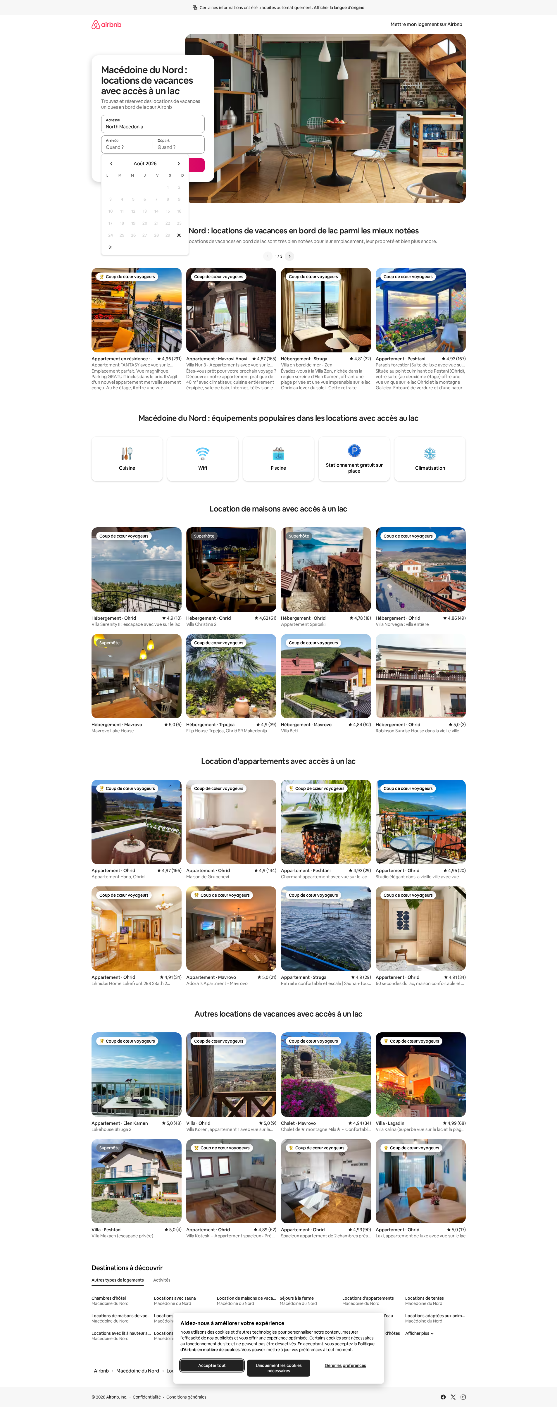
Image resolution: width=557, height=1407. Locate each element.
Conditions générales (186, 1397)
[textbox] (127, 147)
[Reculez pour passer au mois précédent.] (111, 164)
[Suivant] (289, 256)
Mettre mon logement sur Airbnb (426, 24)
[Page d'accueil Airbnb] (106, 24)
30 (179, 235)
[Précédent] (268, 256)
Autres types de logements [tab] (118, 1280)
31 (110, 247)
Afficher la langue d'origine (339, 7)
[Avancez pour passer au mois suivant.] (178, 164)
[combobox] (153, 126)
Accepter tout (212, 1365)
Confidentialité (147, 1397)
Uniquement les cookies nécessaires (278, 1368)
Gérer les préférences (345, 1365)
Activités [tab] (161, 1280)
